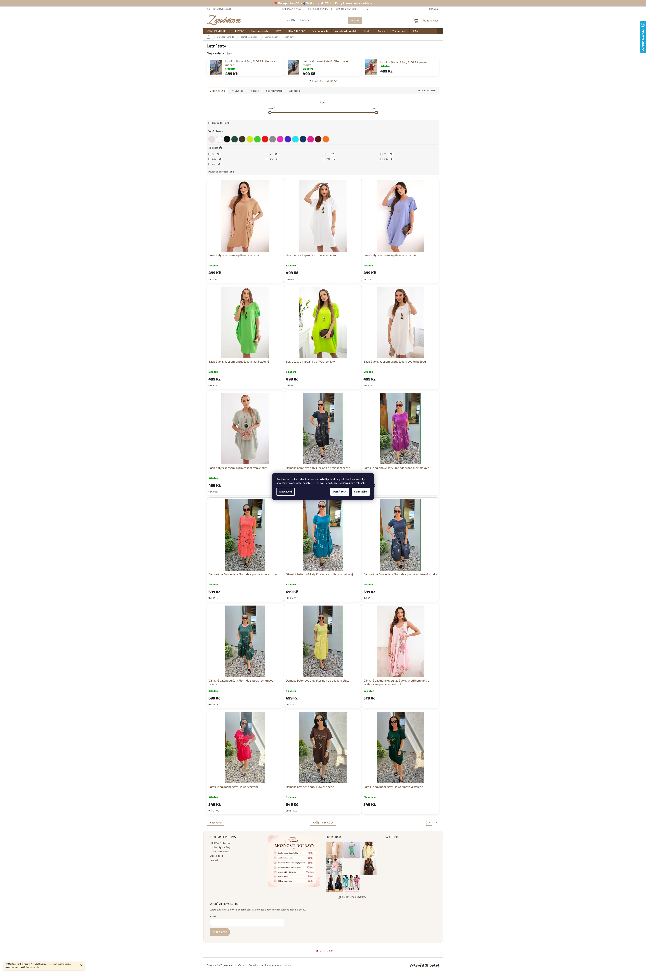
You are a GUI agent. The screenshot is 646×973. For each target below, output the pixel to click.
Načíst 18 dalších (323, 822)
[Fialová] (280, 139)
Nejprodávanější (274, 91)
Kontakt (214, 860)
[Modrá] (287, 139)
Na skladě (220, 123)
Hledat (355, 20)
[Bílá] (219, 139)
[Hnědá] (242, 139)
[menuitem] (217, 31)
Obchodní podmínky (318, 9)
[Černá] (227, 139)
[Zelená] (257, 139)
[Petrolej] (303, 139)
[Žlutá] (249, 139)
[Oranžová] (325, 139)
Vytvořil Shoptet (424, 965)
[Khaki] (234, 139)
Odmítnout (339, 492)
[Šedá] (272, 139)
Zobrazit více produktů (321, 81)
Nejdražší (254, 91)
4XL (331, 159)
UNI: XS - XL (213, 598)
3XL (273, 159)
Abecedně (294, 91)
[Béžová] (211, 139)
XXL (216, 159)
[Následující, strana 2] (429, 823)
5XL (388, 159)
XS (216, 164)
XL (388, 154)
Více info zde (33, 967)
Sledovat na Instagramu (354, 897)
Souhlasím (360, 492)
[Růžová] (310, 139)
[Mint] (295, 139)
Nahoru (217, 822)
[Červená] (265, 139)
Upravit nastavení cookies (277, 965)
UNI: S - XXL (213, 810)
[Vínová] (318, 139)
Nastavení (285, 492)
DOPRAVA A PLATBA (291, 9)
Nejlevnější (237, 91)
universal (213, 279)
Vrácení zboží (216, 856)
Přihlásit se (220, 932)
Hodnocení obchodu (346, 9)
